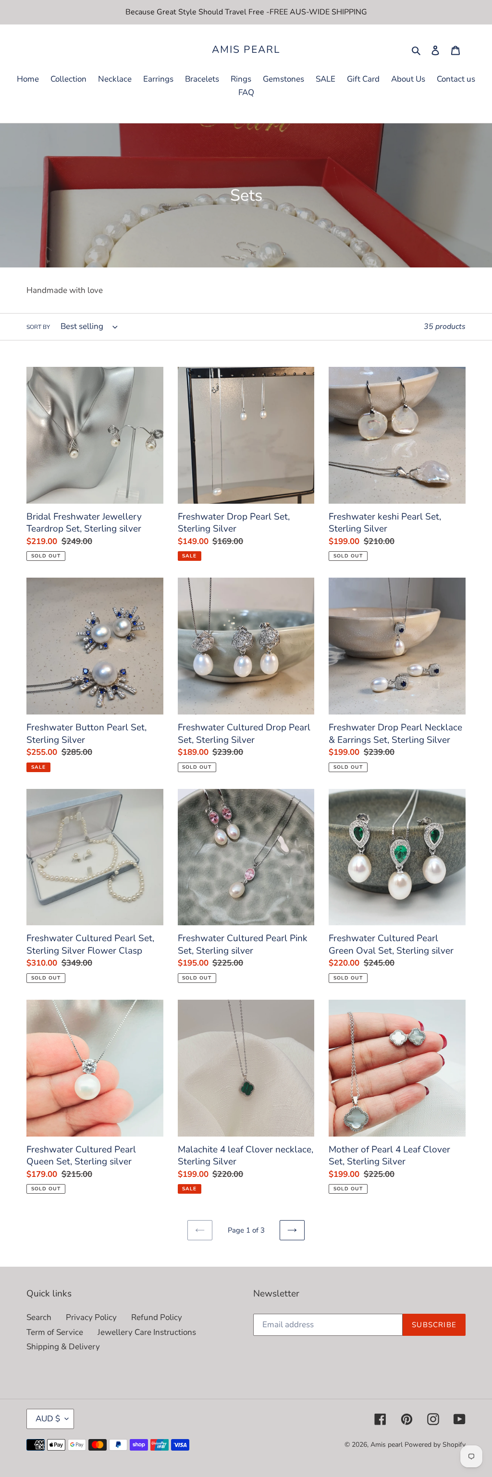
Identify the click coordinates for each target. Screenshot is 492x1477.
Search (38, 1317)
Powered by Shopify (435, 1444)
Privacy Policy (91, 1317)
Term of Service (54, 1332)
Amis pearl (246, 50)
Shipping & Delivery (63, 1346)
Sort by (38, 327)
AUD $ (48, 1418)
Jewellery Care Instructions (147, 1332)
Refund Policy (156, 1317)
